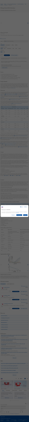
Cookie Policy (17, 212)
